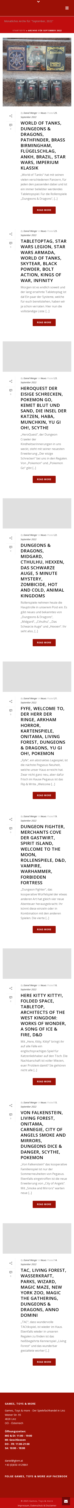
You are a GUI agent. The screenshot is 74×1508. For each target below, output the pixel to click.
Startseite (19, 30)
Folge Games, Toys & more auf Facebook (36, 1476)
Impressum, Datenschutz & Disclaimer (37, 1505)
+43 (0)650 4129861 (16, 1464)
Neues (43, 113)
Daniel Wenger (30, 113)
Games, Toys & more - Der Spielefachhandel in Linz (35, 1410)
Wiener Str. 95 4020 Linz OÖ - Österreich (14, 1419)
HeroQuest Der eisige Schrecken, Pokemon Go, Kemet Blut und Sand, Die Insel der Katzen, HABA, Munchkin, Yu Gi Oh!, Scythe (44, 407)
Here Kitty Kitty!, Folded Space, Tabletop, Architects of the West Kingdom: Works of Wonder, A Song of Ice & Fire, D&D (43, 1014)
